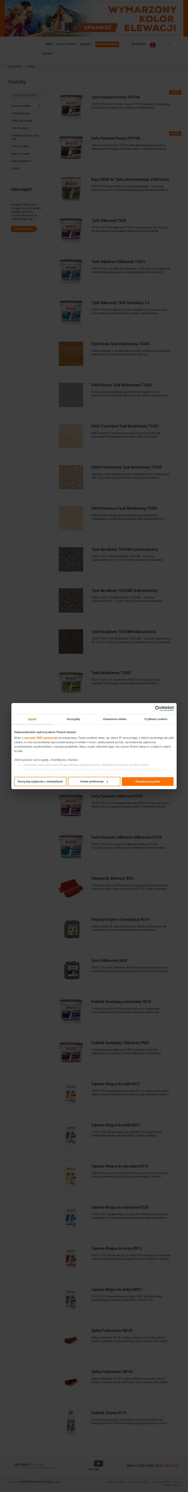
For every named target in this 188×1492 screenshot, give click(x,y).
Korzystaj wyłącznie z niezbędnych (40, 781)
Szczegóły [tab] (73, 719)
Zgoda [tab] (32, 719)
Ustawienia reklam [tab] (115, 719)
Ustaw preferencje (92, 781)
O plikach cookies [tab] (156, 719)
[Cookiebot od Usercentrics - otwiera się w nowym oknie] (158, 708)
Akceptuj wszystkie (147, 781)
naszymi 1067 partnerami (41, 737)
